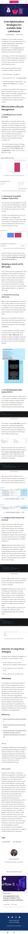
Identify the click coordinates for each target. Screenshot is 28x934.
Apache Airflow (6, 893)
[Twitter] (14, 932)
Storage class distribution (12, 146)
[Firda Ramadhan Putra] (4, 878)
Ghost (17, 922)
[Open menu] (2, 2)
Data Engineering (17, 841)
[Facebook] (8, 932)
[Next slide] (26, 891)
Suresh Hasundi (14, 859)
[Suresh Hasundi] (14, 852)
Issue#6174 (5, 326)
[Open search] (26, 2)
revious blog (18, 48)
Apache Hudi (22, 78)
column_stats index (10, 452)
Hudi (23, 324)
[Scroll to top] (20, 932)
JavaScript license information (14, 925)
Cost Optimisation (10, 34)
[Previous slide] (1, 891)
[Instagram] (16, 917)
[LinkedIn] (19, 917)
